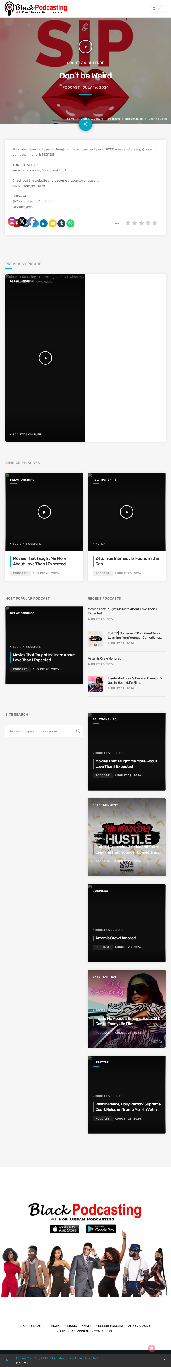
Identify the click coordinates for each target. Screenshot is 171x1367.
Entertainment (105, 805)
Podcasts (114, 119)
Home (70, 119)
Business (100, 891)
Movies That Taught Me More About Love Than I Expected (57, 1358)
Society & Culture (92, 119)
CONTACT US (103, 1331)
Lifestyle (101, 1062)
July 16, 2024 (96, 87)
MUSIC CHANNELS (80, 1326)
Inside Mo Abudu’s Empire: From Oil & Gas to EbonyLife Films (135, 680)
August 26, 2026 (128, 573)
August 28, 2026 (101, 619)
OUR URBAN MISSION (74, 1331)
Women (100, 543)
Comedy (101, 838)
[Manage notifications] (151, 1348)
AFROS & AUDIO (139, 1326)
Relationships (133, 119)
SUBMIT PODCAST (110, 1326)
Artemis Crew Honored (105, 658)
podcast (71, 87)
